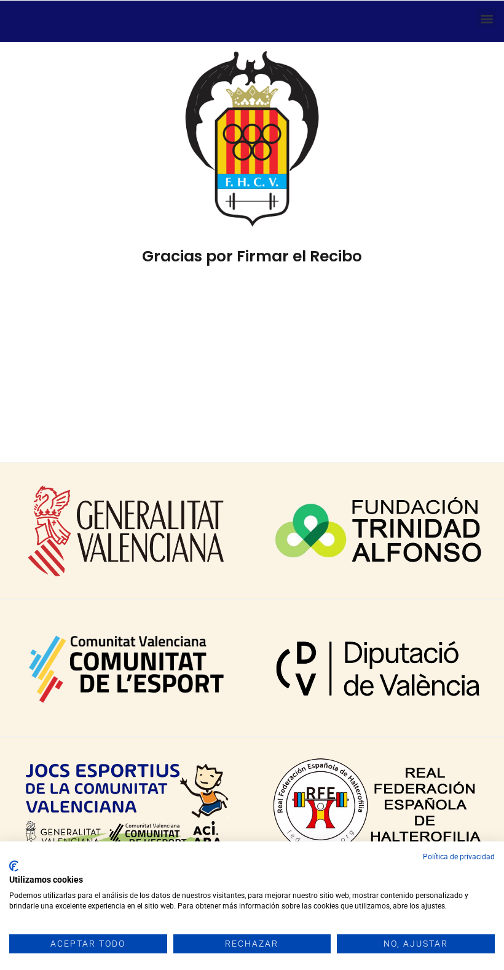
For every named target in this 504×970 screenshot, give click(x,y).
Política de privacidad (459, 857)
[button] (486, 18)
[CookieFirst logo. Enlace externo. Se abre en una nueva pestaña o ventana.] (13, 866)
